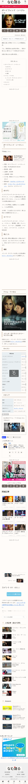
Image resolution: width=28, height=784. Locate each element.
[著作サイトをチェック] (9, 452)
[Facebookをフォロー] (15, 452)
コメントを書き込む (14, 594)
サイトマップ (14, 779)
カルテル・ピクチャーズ (17, 181)
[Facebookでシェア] (11, 30)
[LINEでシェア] (23, 30)
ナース (10, 437)
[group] (12, 427)
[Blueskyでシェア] (17, 515)
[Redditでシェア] (17, 518)
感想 (7, 73)
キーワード (9, 69)
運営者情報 (7, 772)
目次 (12, 61)
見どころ (8, 71)
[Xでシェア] (5, 30)
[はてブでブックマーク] (17, 30)
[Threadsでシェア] (11, 518)
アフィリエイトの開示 (7, 776)
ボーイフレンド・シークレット (12, 64)
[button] (22, 427)
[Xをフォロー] (12, 452)
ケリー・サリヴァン (7, 255)
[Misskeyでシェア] (23, 515)
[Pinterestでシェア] (11, 522)
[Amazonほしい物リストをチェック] (18, 452)
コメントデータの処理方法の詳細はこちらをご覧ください (13, 605)
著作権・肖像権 (20, 774)
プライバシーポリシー (20, 776)
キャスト (7, 82)
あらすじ (8, 66)
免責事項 (7, 774)
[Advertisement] (14, 104)
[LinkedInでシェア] (17, 522)
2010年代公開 (17, 437)
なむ (9, 443)
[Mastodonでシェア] (11, 515)
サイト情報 (20, 772)
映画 (5, 437)
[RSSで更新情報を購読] (9, 455)
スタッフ (7, 84)
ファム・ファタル (9, 75)
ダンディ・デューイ (18, 408)
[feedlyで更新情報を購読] (21, 452)
